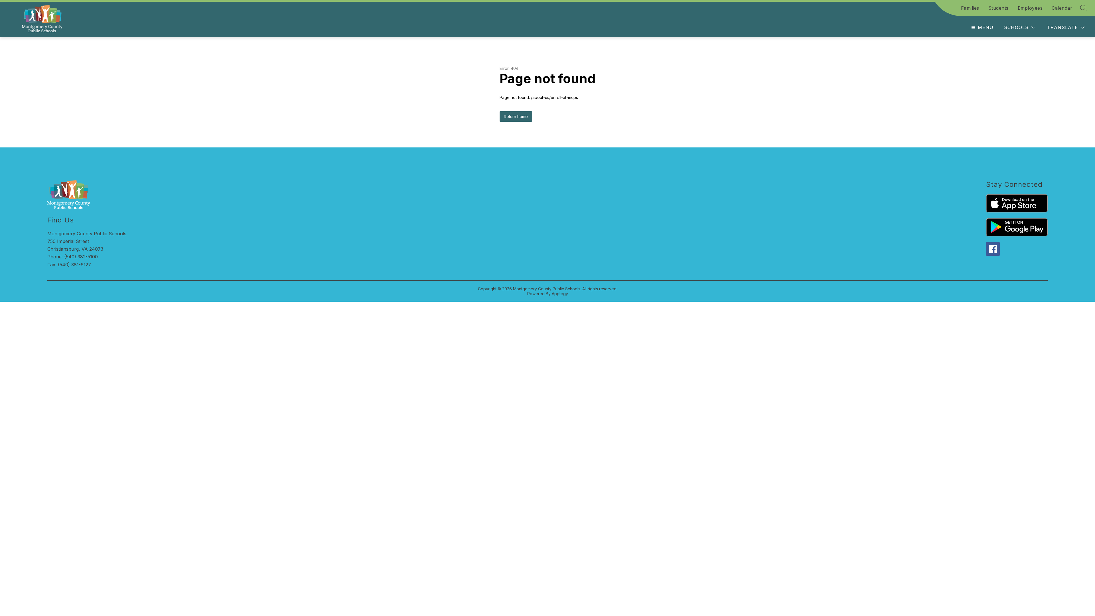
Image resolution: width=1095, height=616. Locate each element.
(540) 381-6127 (74, 265)
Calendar (1062, 8)
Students (998, 8)
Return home (516, 116)
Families (970, 8)
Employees (1030, 8)
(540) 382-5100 (81, 257)
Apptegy (560, 293)
